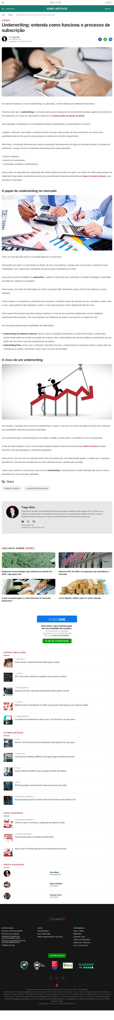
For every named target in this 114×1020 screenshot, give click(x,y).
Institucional (8, 928)
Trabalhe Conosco (81, 942)
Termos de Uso (8, 945)
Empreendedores (55, 874)
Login (40, 928)
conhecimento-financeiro (37, 488)
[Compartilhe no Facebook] (100, 39)
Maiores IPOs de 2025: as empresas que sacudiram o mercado (84, 572)
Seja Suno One (44, 934)
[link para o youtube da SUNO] (63, 978)
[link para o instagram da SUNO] (57, 978)
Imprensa (77, 934)
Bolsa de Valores (11, 488)
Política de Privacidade (12, 931)
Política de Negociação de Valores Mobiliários (13, 941)
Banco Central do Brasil (94, 176)
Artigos (10, 15)
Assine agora (57, 956)
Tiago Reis (16, 37)
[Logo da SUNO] (55, 2)
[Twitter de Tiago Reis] (28, 521)
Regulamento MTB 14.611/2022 (50, 937)
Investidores (54, 886)
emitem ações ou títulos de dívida (68, 116)
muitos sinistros (90, 446)
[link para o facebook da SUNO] (51, 978)
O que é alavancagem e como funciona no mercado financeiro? (26, 599)
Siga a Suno (78, 931)
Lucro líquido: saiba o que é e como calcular (80, 598)
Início (3, 15)
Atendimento (79, 928)
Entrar (108, 2)
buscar (107, 9)
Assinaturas (43, 931)
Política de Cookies (10, 934)
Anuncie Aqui (79, 937)
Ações (6, 20)
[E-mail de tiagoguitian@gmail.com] (22, 521)
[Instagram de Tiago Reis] (34, 521)
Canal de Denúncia (81, 940)
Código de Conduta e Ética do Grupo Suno (11, 937)
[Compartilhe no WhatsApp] (105, 39)
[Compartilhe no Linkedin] (110, 39)
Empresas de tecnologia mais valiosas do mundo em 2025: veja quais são (27, 572)
